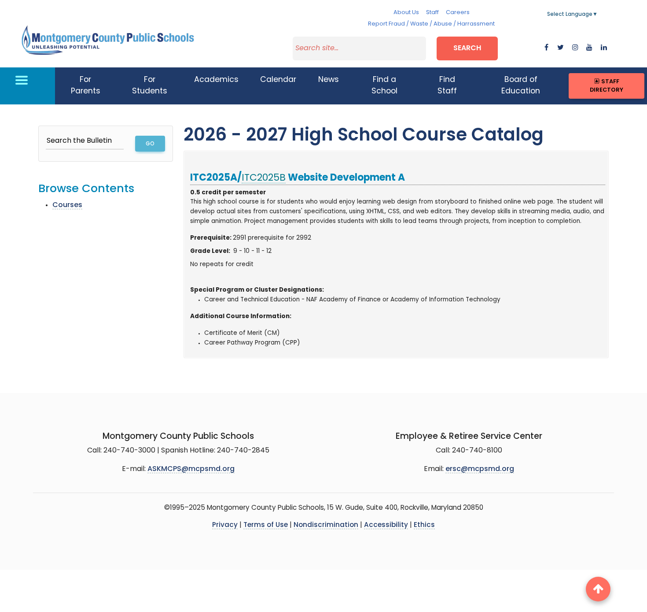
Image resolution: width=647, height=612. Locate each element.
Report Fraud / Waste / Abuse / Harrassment (431, 24)
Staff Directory (606, 86)
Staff (432, 12)
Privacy (225, 525)
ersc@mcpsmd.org (479, 469)
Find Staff (447, 85)
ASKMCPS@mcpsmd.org (191, 469)
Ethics (424, 525)
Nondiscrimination (326, 525)
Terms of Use (265, 525)
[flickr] (604, 48)
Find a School (384, 85)
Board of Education (520, 85)
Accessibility (386, 525)
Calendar (278, 80)
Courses (67, 205)
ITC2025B (264, 178)
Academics (216, 80)
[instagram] (575, 48)
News (328, 80)
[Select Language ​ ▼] (598, 14)
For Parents (85, 85)
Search (467, 48)
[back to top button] (598, 589)
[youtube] (589, 48)
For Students (149, 85)
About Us (406, 12)
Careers (458, 12)
